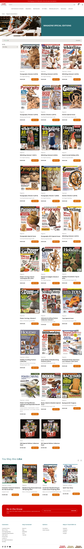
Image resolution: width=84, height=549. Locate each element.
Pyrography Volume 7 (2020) (50, 195)
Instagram (65, 530)
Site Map (4, 541)
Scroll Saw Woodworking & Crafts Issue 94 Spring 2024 (51, 488)
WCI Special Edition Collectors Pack (50, 444)
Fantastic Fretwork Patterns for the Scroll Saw (11, 488)
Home (3, 14)
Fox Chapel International (7, 540)
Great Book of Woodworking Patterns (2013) (50, 360)
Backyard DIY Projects (69, 403)
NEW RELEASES (36, 8)
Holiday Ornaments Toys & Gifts (70, 277)
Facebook (65, 528)
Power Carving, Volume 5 (28, 318)
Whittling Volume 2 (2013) (70, 236)
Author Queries (46, 530)
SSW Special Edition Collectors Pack (29, 444)
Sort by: (3, 44)
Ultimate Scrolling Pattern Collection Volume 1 (49, 319)
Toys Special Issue (67, 318)
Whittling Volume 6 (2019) (49, 74)
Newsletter (24, 531)
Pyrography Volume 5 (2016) (29, 114)
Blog (23, 530)
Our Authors (45, 528)
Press (23, 533)
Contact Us (4, 538)
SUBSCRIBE (73, 510)
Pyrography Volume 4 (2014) (29, 195)
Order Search (5, 535)
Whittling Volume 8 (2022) (49, 155)
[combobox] (42, 4)
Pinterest (65, 531)
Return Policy (5, 530)
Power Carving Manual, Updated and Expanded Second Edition (30, 404)
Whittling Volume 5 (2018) (70, 74)
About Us (24, 528)
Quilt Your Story (68, 488)
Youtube (65, 533)
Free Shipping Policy (6, 531)
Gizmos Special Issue (68, 114)
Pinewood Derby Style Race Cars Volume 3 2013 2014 (70, 360)
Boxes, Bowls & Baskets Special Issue (51, 403)
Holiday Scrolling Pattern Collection (28, 360)
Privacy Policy (5, 536)
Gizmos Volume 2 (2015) (48, 114)
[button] (17, 9)
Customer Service (5, 528)
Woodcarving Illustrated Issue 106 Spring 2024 (31, 488)
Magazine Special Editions (11, 14)
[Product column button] (4, 40)
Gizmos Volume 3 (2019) (69, 195)
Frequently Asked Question (8, 533)
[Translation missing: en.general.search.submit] (74, 5)
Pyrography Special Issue (28, 236)
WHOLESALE (63, 8)
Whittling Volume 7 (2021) (28, 155)
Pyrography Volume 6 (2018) (29, 74)
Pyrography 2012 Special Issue (50, 236)
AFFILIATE (70, 8)
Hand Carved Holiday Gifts (70, 155)
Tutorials (24, 535)
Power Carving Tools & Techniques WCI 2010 (27, 277)
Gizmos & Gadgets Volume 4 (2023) (50, 277)
